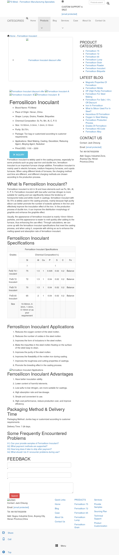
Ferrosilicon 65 (92, 56)
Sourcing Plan (100, 511)
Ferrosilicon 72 (92, 53)
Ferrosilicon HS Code (95, 128)
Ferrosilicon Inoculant (27, 35)
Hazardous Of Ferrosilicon (98, 114)
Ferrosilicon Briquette (95, 71)
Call (9, 539)
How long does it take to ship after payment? (29, 449)
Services (65, 20)
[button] (44, 27)
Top (9, 552)
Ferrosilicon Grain (94, 62)
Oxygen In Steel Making (97, 117)
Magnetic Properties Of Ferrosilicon (96, 84)
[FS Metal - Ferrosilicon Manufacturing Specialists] (31, 1)
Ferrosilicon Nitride (94, 88)
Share (10, 532)
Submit (14, 495)
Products (44, 20)
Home (33, 20)
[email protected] (93, 147)
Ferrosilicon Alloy (93, 131)
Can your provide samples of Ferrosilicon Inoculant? (33, 443)
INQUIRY (19, 154)
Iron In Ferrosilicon (94, 105)
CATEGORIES (15, 20)
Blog (55, 20)
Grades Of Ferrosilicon (96, 125)
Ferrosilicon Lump (94, 59)
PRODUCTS (80, 499)
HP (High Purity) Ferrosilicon (99, 90)
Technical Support (98, 517)
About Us (86, 20)
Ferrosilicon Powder (95, 65)
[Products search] (108, 3)
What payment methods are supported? (27, 446)
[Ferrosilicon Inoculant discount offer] (43, 59)
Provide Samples (98, 505)
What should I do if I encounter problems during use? (33, 451)
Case (75, 20)
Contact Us (100, 20)
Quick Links (60, 499)
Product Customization (100, 524)
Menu (63, 545)
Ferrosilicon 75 (92, 50)
